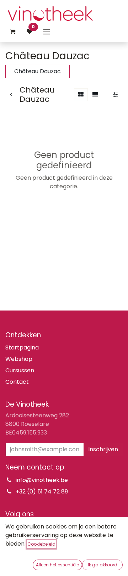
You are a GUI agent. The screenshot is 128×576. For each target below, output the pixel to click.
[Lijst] (95, 94)
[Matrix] (81, 94)
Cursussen (19, 370)
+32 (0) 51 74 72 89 (42, 491)
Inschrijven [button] (103, 449)
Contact (17, 382)
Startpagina (22, 347)
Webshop (18, 359)
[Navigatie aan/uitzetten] (46, 31)
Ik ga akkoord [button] (102, 565)
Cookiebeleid (41, 544)
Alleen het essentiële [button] (57, 565)
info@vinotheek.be (42, 480)
